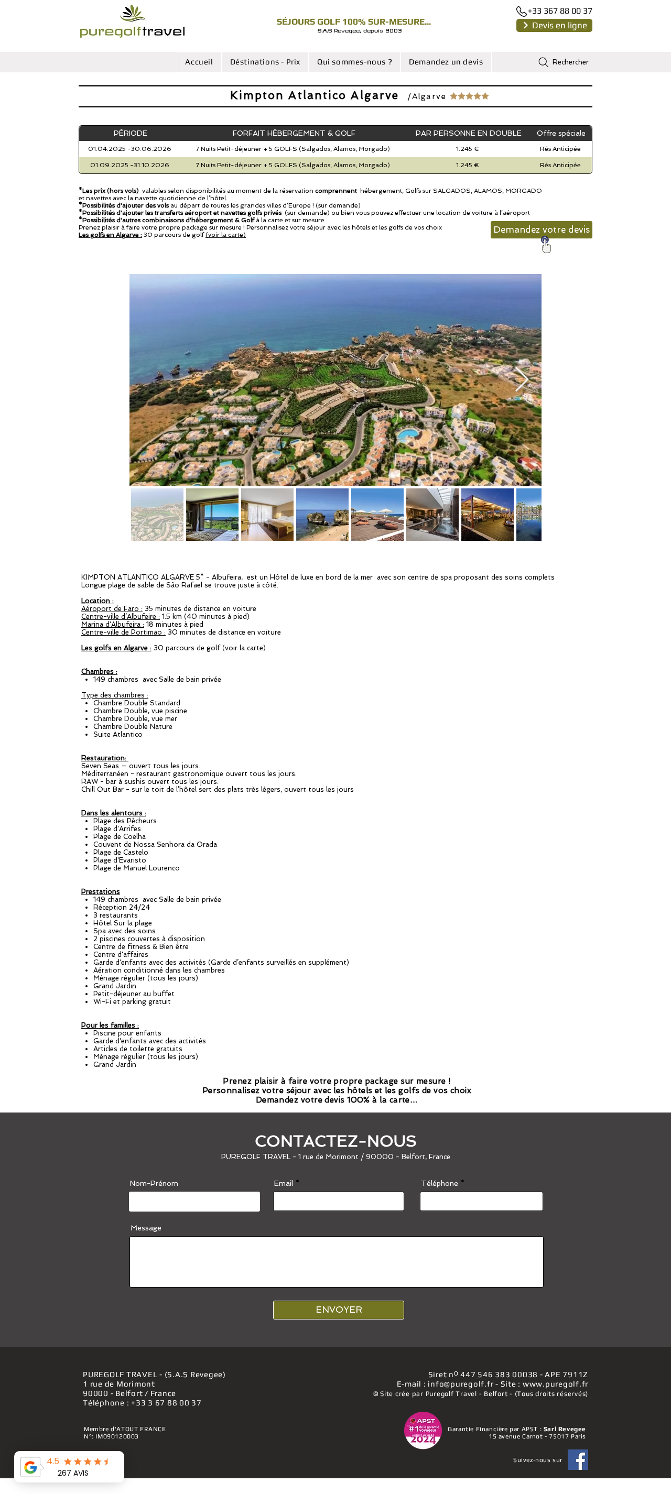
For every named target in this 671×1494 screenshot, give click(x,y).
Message (146, 1227)
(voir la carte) (225, 234)
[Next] (525, 25)
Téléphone (439, 1183)
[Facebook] (578, 1459)
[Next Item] (521, 380)
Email (283, 1183)
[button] (265, 62)
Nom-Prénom (154, 1183)
